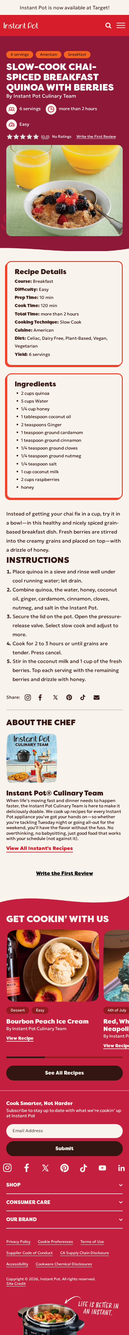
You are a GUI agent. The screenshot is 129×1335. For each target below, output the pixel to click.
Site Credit (16, 1284)
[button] (108, 25)
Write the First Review (96, 137)
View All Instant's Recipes (39, 848)
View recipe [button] (20, 1038)
